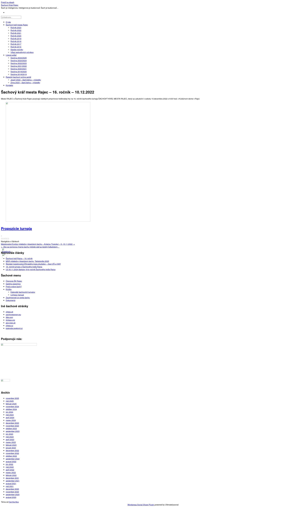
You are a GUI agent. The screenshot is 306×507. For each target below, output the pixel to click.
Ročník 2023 (16, 27)
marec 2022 (11, 472)
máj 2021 (10, 486)
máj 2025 (10, 401)
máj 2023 (10, 436)
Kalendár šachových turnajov (23, 292)
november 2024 (12, 406)
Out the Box (14, 502)
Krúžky (9, 289)
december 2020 (12, 489)
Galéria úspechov (13, 283)
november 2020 (12, 491)
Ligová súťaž (11, 55)
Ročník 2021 (16, 33)
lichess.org (10, 320)
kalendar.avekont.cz (14, 328)
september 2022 (12, 458)
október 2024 (11, 409)
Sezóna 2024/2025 (19, 57)
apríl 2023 (10, 439)
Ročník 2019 (16, 38)
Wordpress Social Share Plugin (141, 504)
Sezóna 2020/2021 (19, 68)
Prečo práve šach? (14, 286)
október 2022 (11, 456)
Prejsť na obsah (7, 2)
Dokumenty (10, 300)
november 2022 (12, 453)
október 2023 (11, 428)
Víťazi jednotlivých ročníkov (22, 52)
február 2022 (11, 475)
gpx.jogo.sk (10, 322)
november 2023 (12, 425)
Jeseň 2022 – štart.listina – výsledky (26, 79)
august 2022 (11, 461)
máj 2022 (10, 467)
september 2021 (12, 480)
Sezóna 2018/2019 (19, 74)
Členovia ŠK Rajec (14, 281)
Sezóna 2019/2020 (19, 71)
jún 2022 (9, 464)
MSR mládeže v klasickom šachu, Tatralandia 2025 (27, 261)
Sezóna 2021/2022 (19, 66)
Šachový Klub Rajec (9, 5)
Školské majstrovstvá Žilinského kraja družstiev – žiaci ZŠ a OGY (33, 264)
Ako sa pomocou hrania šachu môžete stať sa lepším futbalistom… (30, 246)
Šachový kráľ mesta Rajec (17, 24)
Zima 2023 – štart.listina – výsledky (25, 82)
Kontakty (9, 85)
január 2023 (11, 447)
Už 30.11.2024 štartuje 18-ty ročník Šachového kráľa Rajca (30, 269)
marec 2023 (11, 442)
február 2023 (11, 445)
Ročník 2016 (16, 46)
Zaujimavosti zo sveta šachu (18, 297)
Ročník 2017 (16, 44)
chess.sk (9, 311)
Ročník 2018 (16, 41)
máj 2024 (10, 414)
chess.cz (9, 325)
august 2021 (11, 483)
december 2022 (12, 450)
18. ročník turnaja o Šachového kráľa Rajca (24, 266)
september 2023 (12, 431)
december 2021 (12, 478)
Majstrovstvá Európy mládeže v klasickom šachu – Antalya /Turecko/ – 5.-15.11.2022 (38, 244)
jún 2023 (9, 434)
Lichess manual (17, 294)
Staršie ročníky (17, 49)
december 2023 (12, 423)
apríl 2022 (10, 469)
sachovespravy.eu (13, 314)
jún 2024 (9, 412)
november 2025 (12, 398)
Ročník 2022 (16, 30)
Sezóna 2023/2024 (19, 60)
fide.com (9, 317)
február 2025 (11, 403)
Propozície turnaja (16, 228)
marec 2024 (11, 420)
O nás (8, 22)
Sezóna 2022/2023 (19, 63)
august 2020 (11, 497)
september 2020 (12, 494)
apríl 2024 (10, 417)
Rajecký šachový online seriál (18, 77)
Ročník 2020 (16, 35)
